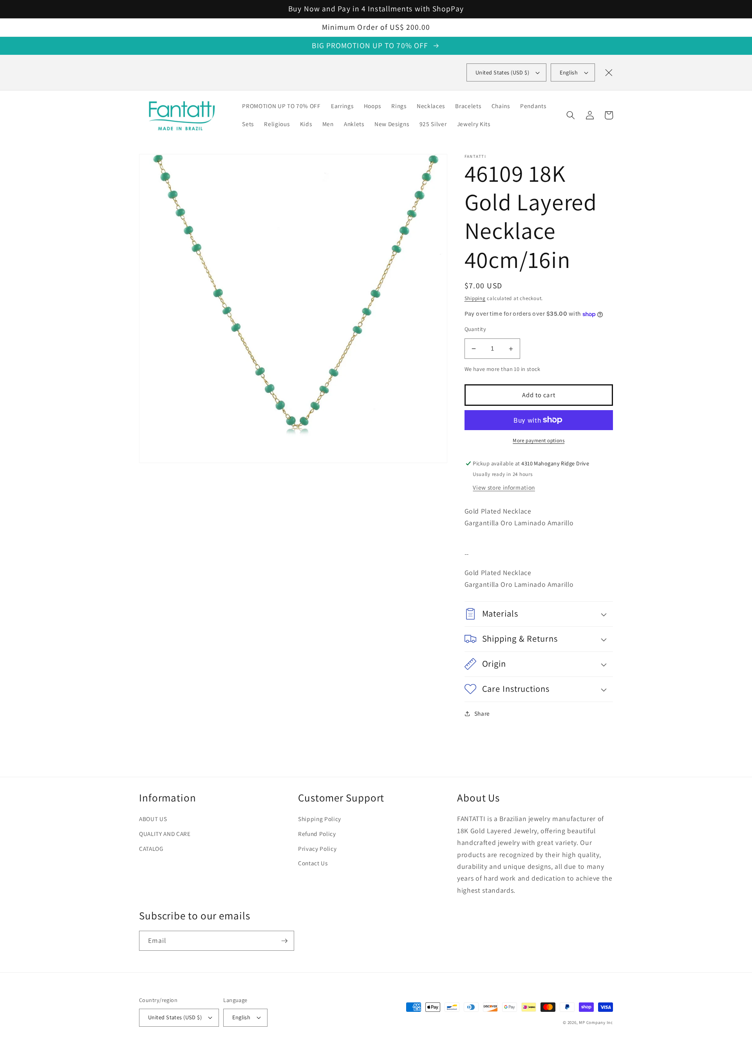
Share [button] (482, 713)
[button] (570, 115)
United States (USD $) (175, 1017)
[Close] (608, 72)
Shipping (475, 298)
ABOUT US (153, 819)
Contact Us (313, 863)
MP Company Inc (596, 1022)
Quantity (475, 329)
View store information (504, 487)
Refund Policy (317, 834)
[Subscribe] (284, 941)
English (569, 72)
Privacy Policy (317, 848)
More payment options (538, 440)
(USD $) (502, 72)
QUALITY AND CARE (165, 834)
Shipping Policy (319, 819)
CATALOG (151, 848)
